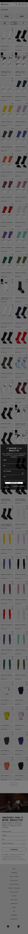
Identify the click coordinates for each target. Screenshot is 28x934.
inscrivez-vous (14, 483)
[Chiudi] (26, 446)
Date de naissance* (7, 471)
